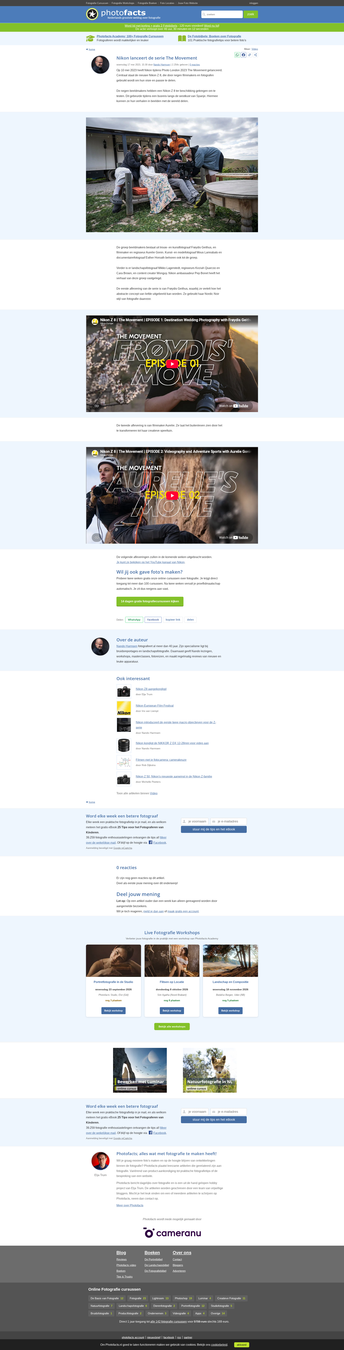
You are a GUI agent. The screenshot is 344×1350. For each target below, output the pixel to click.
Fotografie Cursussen (97, 3)
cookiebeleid (219, 1344)
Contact (177, 1259)
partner (188, 1337)
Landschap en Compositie (231, 981)
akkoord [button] (241, 1344)
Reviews (121, 1259)
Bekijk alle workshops (172, 1026)
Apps (199, 1313)
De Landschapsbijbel (157, 1265)
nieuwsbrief (153, 1337)
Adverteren (179, 1270)
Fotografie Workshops (123, 3)
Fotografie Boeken (147, 3)
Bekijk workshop (113, 1010)
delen (190, 619)
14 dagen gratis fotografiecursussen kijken (150, 601)
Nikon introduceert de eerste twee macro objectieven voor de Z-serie (176, 725)
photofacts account (133, 1337)
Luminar (204, 1298)
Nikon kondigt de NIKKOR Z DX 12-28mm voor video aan (172, 743)
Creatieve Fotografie (231, 1298)
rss (179, 1337)
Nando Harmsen (161, 64)
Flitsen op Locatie (172, 981)
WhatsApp (134, 619)
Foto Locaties (167, 3)
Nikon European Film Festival (155, 705)
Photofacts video (126, 1265)
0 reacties (195, 64)
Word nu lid (211, 25)
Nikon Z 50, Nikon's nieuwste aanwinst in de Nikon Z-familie (174, 776)
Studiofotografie (221, 1305)
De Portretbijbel (154, 1259)
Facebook (153, 619)
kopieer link (173, 619)
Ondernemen (157, 1313)
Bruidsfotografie (101, 1313)
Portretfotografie (192, 1305)
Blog (121, 1252)
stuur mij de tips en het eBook (214, 829)
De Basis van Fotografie (107, 1298)
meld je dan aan (153, 911)
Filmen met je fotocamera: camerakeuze (161, 759)
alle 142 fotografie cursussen (168, 1321)
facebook (168, 1337)
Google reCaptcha (122, 848)
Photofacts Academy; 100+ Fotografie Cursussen (130, 36)
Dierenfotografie (164, 1305)
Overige (218, 1313)
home (92, 49)
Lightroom (160, 1298)
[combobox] (222, 14)
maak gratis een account (183, 911)
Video (255, 49)
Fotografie (138, 1298)
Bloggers (178, 1265)
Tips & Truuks (124, 1276)
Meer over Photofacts (129, 1205)
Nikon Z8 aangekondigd (151, 689)
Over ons (182, 1252)
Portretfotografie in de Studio (113, 981)
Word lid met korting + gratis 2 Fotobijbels (151, 25)
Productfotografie (129, 1313)
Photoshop (183, 1298)
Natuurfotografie (101, 1305)
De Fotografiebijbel (155, 1270)
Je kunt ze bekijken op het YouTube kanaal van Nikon (150, 562)
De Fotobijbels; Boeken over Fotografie (214, 36)
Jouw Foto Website (188, 3)
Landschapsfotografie (133, 1305)
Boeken (120, 1270)
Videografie (181, 1313)
